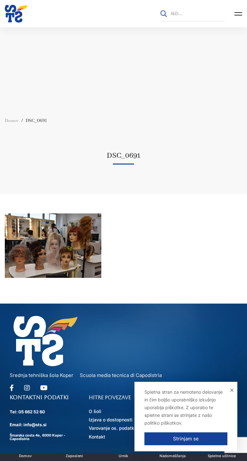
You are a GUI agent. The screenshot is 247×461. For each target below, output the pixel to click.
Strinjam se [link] (186, 439)
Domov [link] (12, 121)
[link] (16, 13)
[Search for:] (192, 13)
